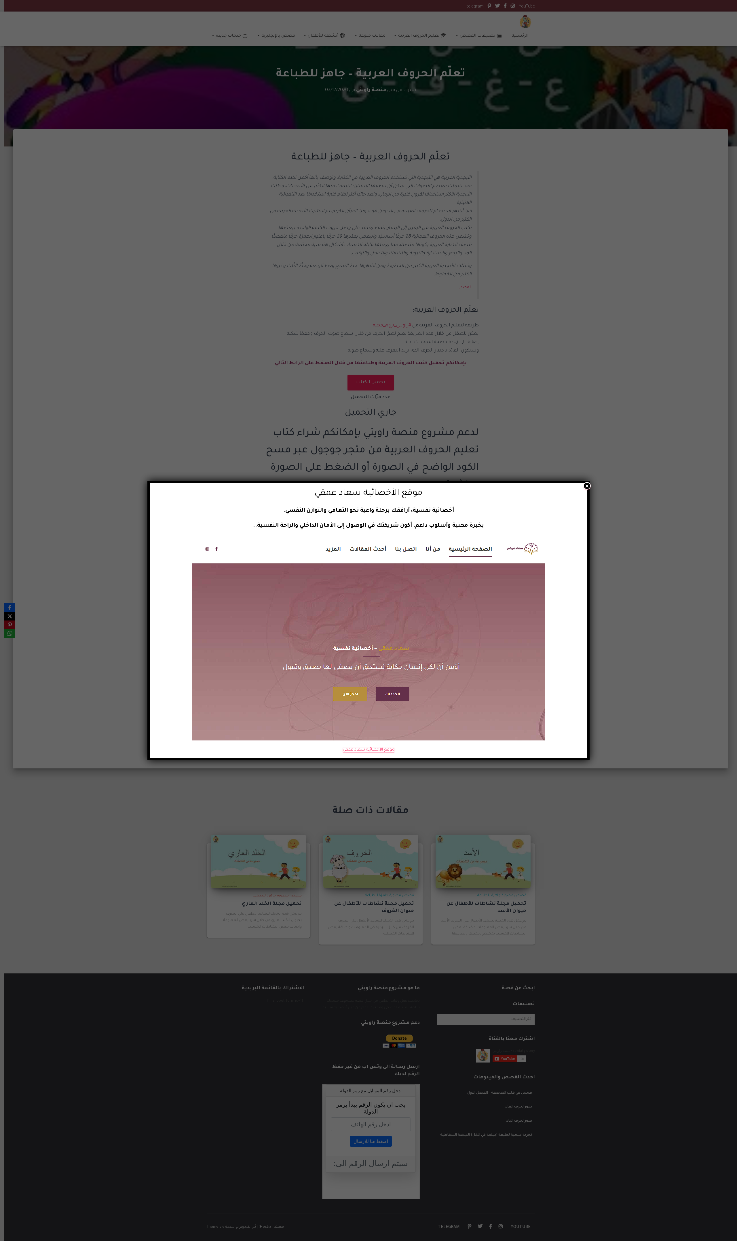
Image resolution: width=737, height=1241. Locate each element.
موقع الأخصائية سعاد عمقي (368, 750)
